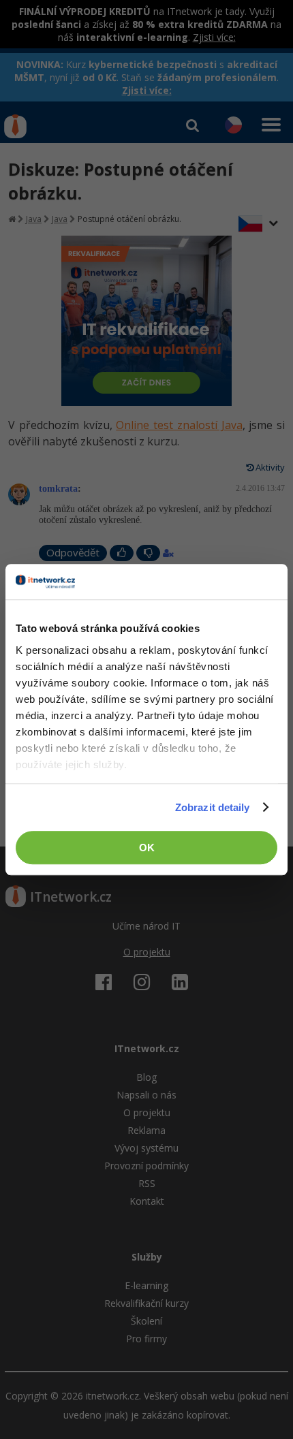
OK (147, 847)
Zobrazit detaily (212, 807)
